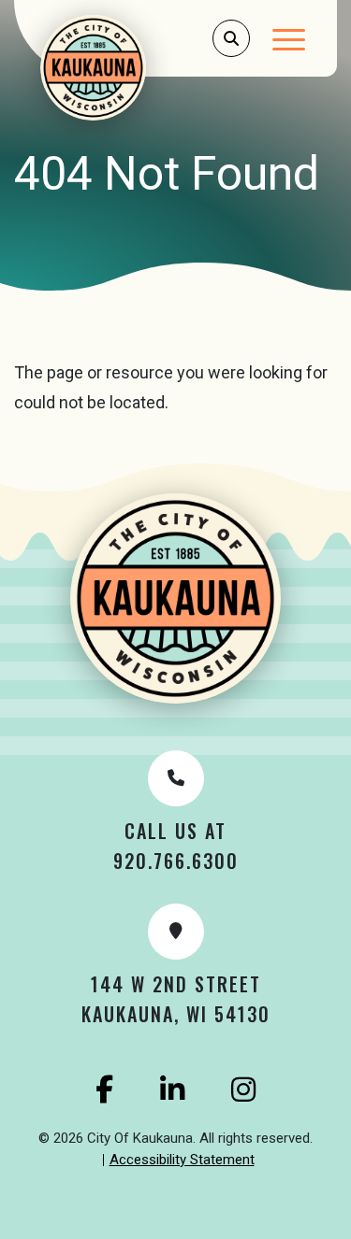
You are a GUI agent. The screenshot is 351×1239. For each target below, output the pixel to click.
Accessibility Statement (182, 1159)
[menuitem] (182, 1160)
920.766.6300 (176, 861)
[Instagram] (243, 1089)
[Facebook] (104, 1089)
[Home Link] (118, 68)
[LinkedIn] (172, 1089)
